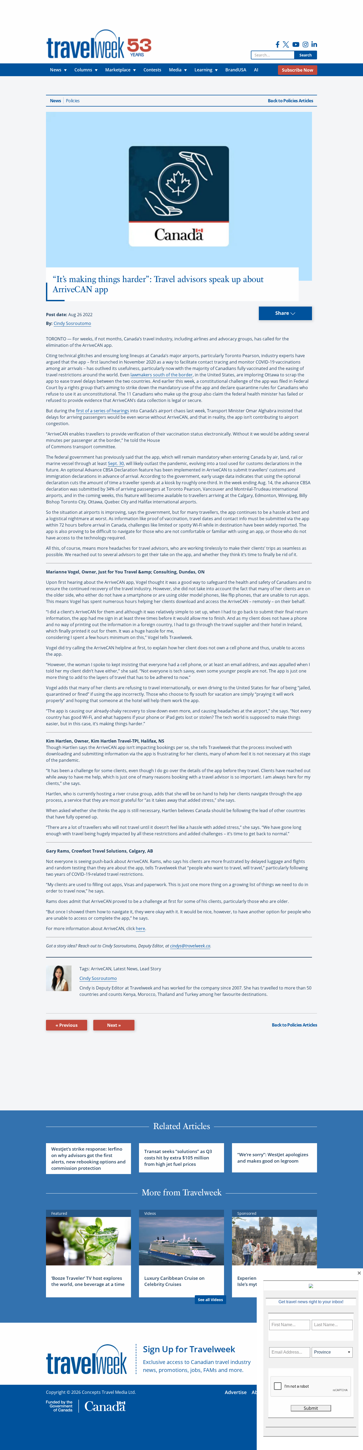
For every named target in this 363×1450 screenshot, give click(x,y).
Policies (72, 101)
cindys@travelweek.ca (190, 946)
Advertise (236, 1392)
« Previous (67, 1025)
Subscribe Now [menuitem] (297, 70)
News (55, 101)
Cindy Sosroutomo (72, 323)
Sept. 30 (116, 463)
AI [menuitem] (256, 70)
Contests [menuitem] (152, 70)
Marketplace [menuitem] (117, 70)
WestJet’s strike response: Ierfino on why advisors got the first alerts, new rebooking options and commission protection (88, 1158)
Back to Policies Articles (290, 101)
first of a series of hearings (102, 411)
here (140, 928)
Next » (114, 1025)
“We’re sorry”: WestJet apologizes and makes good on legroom (272, 1157)
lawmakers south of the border (161, 375)
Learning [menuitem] (203, 70)
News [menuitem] (55, 70)
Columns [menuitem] (83, 70)
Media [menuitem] (175, 70)
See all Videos (210, 1299)
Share (282, 313)
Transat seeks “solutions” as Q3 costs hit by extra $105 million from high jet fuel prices (178, 1157)
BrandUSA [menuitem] (235, 70)
